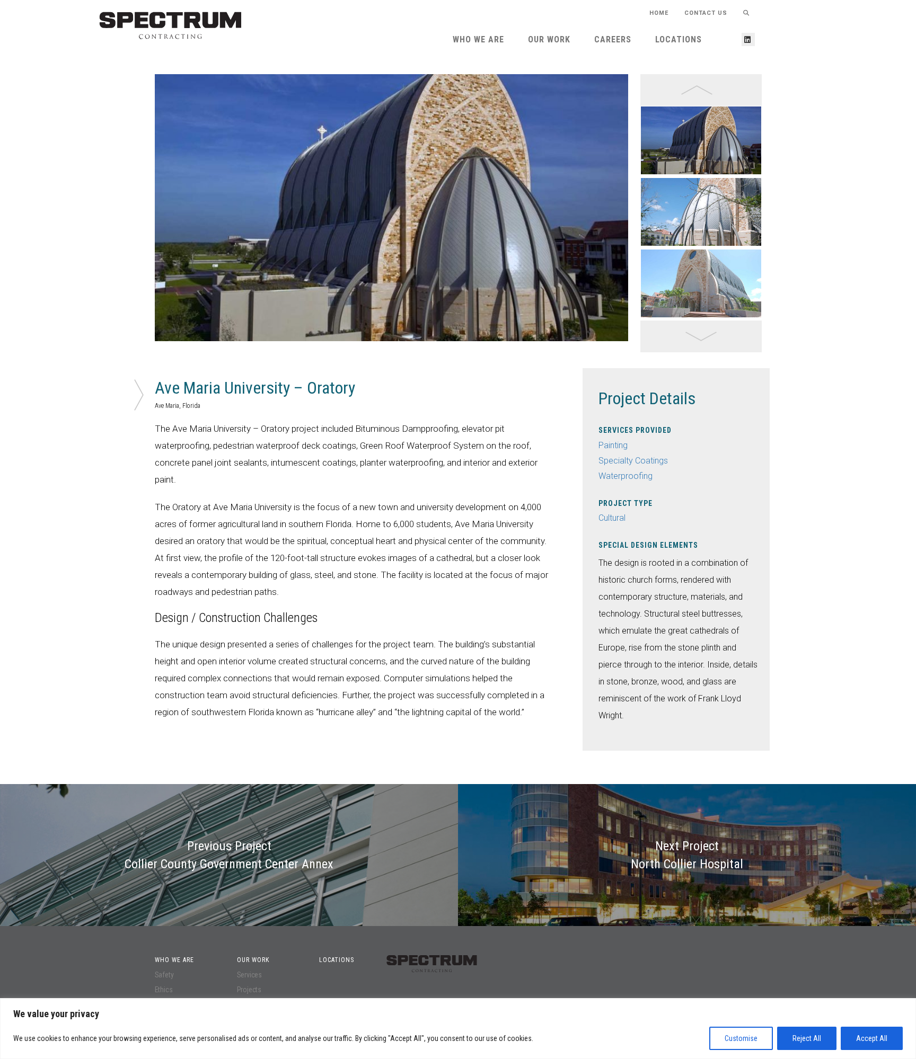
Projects (249, 989)
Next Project (687, 855)
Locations (678, 39)
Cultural (612, 518)
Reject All (806, 1038)
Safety (164, 975)
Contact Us (705, 13)
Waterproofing (625, 476)
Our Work (549, 39)
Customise (741, 1038)
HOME (658, 13)
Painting (613, 445)
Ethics (164, 989)
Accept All (871, 1038)
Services (249, 975)
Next (636, 213)
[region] (458, 1028)
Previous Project (229, 855)
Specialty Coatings (633, 461)
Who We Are (478, 39)
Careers (612, 39)
